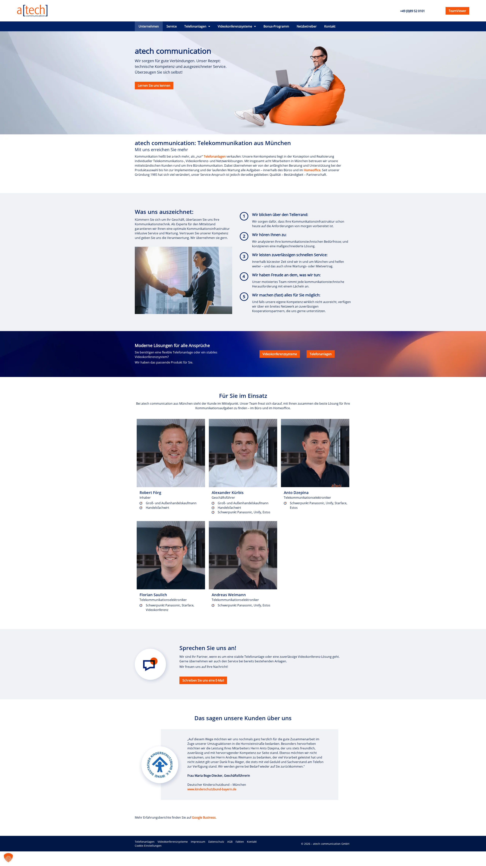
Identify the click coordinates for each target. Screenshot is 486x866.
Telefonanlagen (195, 26)
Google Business (204, 817)
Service (171, 26)
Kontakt (329, 26)
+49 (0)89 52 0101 (412, 11)
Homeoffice (312, 170)
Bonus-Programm (276, 26)
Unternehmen (149, 26)
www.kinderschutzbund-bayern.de (211, 789)
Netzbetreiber (307, 26)
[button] (8, 857)
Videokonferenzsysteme (235, 26)
